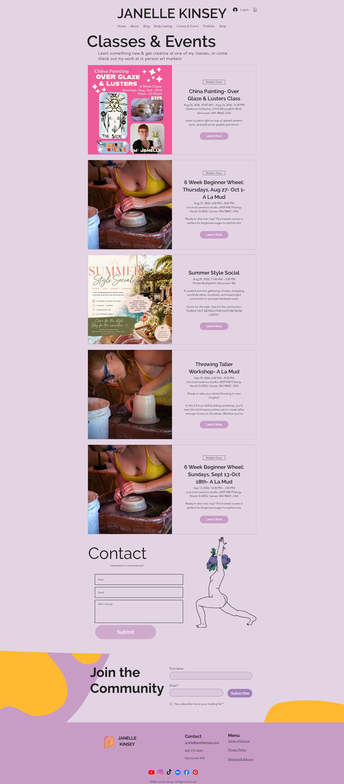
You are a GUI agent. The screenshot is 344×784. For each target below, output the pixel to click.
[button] (255, 10)
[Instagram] (160, 772)
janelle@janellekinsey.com (202, 742)
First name (176, 668)
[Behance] (177, 772)
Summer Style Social (214, 273)
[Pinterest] (195, 772)
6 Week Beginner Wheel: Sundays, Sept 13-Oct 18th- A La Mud (214, 474)
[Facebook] (186, 772)
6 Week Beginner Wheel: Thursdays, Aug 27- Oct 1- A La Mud (214, 189)
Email (174, 685)
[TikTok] (169, 772)
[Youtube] (151, 772)
